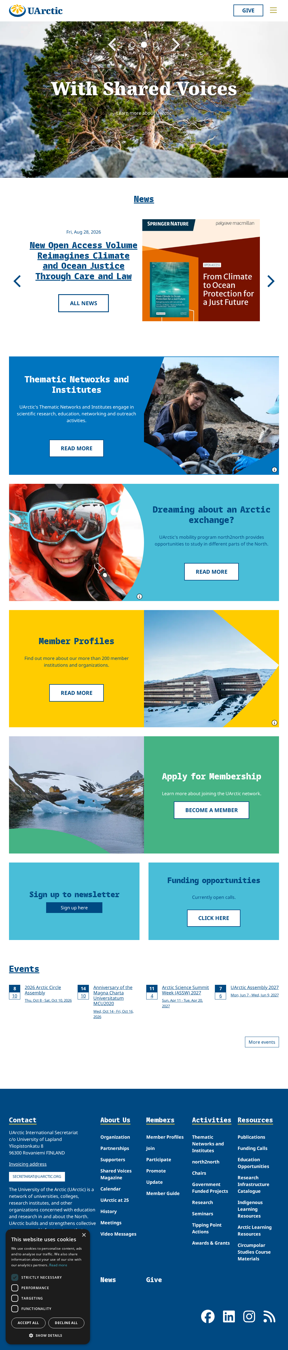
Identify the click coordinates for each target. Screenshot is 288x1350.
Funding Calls (252, 1148)
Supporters (112, 1159)
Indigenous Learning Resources (250, 1209)
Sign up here (74, 908)
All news (83, 298)
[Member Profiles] (211, 668)
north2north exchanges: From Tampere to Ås (84, 260)
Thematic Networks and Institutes (208, 1144)
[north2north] (76, 542)
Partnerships (114, 1148)
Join (150, 1148)
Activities (211, 1120)
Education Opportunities (253, 1162)
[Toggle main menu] (273, 10)
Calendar (110, 1189)
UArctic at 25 (114, 1200)
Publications (251, 1137)
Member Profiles (165, 1137)
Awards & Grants (211, 1243)
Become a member (211, 810)
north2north (205, 1162)
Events (24, 968)
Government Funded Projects (210, 1187)
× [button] (84, 1235)
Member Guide (163, 1193)
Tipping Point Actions (207, 1228)
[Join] (76, 795)
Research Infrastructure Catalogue (253, 1184)
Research (202, 1202)
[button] (47, 1335)
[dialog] (48, 1286)
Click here (213, 918)
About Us (115, 1120)
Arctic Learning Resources (255, 1230)
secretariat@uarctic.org (37, 1176)
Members (160, 1120)
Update (154, 1182)
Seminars (202, 1214)
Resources (255, 1120)
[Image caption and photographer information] (273, 469)
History (108, 1211)
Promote (156, 1171)
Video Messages (118, 1234)
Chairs (199, 1173)
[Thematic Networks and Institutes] (211, 415)
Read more (77, 448)
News (108, 1280)
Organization (115, 1137)
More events (262, 1042)
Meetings (111, 1223)
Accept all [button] (28, 1322)
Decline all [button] (66, 1322)
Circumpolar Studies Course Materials (254, 1252)
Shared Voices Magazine (116, 1174)
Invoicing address (28, 1164)
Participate (158, 1159)
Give (248, 10)
